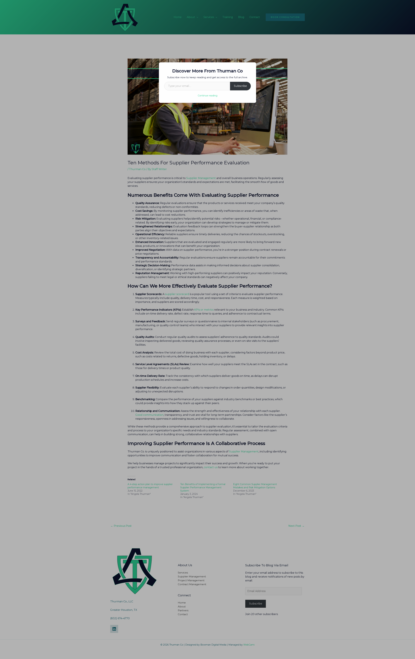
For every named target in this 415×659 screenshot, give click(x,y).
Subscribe (240, 85)
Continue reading (207, 95)
